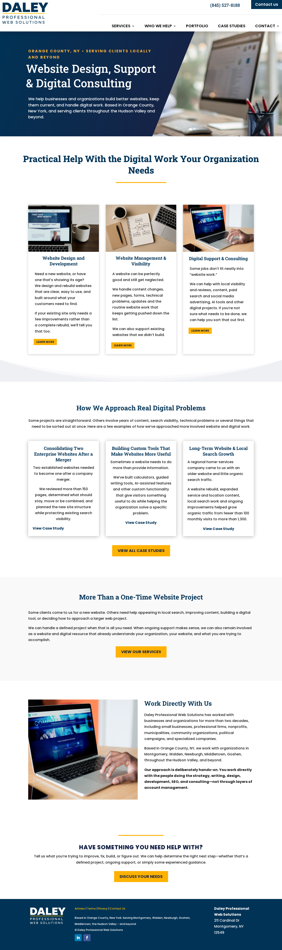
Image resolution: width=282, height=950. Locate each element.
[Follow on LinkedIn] (78, 937)
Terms (91, 908)
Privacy (103, 908)
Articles (80, 908)
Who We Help (158, 26)
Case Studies (231, 26)
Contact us (266, 4)
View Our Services (141, 651)
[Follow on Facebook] (87, 937)
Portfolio (197, 26)
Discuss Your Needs (141, 876)
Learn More (45, 342)
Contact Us (117, 908)
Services (121, 26)
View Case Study (218, 528)
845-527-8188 (226, 938)
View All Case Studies (141, 550)
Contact (265, 26)
